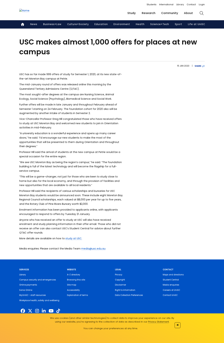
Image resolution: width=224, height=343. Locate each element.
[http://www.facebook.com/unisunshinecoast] (23, 311)
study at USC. (73, 238)
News (33, 24)
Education (101, 24)
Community (169, 13)
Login (202, 4)
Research (148, 13)
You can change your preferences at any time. (110, 328)
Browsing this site (76, 279)
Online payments (28, 284)
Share (198, 66)
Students (151, 4)
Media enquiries (171, 284)
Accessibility (73, 290)
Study (131, 13)
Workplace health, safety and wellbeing (39, 300)
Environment (122, 24)
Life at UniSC (196, 24)
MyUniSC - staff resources (32, 295)
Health (140, 24)
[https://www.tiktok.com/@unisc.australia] (58, 311)
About (188, 13)
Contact (191, 4)
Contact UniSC (170, 295)
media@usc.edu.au (93, 248)
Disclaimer (120, 284)
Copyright (120, 279)
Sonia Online (25, 290)
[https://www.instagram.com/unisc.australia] (37, 311)
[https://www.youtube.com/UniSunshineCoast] (51, 311)
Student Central (171, 279)
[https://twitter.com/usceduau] (30, 311)
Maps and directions (173, 274)
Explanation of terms (77, 295)
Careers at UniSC (171, 290)
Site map (71, 284)
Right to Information (125, 290)
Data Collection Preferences (129, 295)
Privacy (118, 274)
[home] (24, 10)
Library (180, 4)
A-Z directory (73, 274)
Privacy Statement (158, 321)
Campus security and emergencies (37, 279)
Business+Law (52, 24)
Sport (178, 24)
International (166, 4)
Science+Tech (159, 24)
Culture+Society (78, 24)
